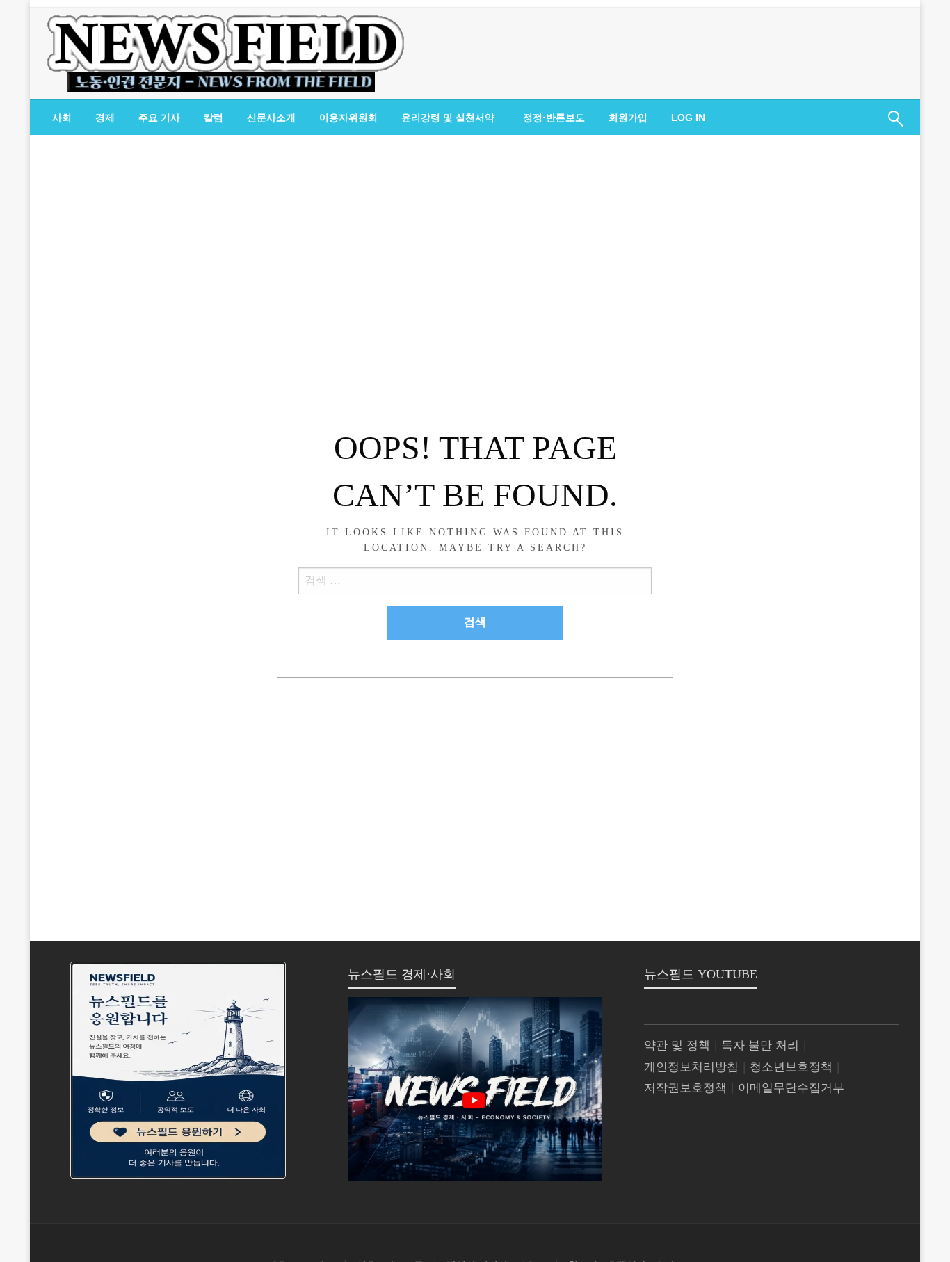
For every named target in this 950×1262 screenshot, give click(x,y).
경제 (105, 117)
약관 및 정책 (677, 1045)
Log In (688, 117)
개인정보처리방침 (691, 1067)
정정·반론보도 (554, 117)
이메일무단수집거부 (791, 1087)
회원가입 (628, 117)
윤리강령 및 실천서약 (447, 117)
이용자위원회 (348, 117)
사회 (62, 117)
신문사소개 (271, 117)
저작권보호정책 (685, 1087)
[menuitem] (61, 117)
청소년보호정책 (791, 1067)
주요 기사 (159, 117)
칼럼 (213, 117)
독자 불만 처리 (760, 1045)
